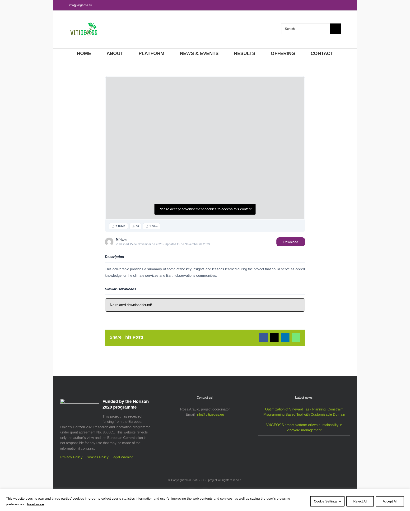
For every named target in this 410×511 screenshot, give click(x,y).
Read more (35, 504)
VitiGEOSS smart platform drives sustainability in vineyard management (304, 427)
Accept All (390, 501)
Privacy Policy (71, 457)
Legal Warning (122, 457)
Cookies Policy (97, 457)
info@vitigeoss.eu (80, 5)
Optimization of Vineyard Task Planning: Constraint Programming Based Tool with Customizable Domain (304, 412)
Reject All (360, 501)
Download (290, 242)
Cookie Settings (325, 501)
